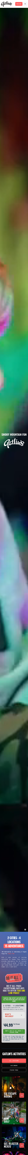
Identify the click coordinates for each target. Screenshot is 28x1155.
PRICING (18, 4)
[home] (6, 4)
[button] (25, 4)
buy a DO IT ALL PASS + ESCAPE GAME (14, 1031)
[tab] (14, 1061)
